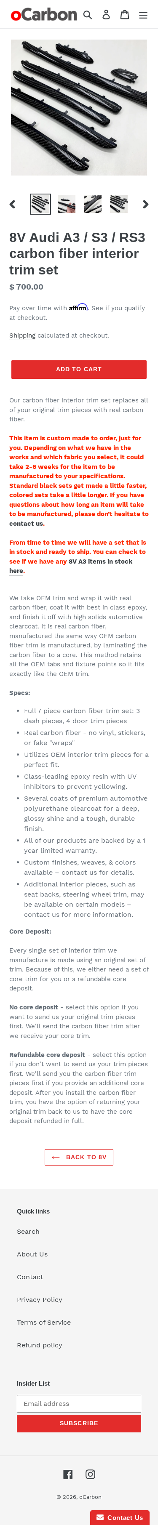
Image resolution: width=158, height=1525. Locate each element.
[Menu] (143, 14)
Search (28, 1231)
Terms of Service (44, 1322)
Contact (30, 1277)
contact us (26, 523)
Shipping (22, 335)
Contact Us (123, 1517)
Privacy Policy (39, 1300)
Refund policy (39, 1345)
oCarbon (90, 1497)
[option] (40, 204)
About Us (32, 1254)
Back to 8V (85, 1157)
